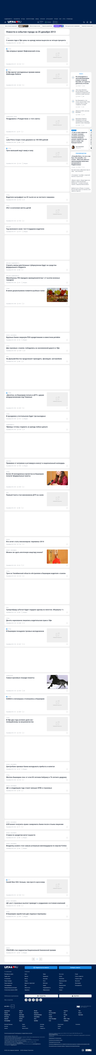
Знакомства (17, 18)
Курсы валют (49, 18)
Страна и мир (78, 978)
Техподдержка (8, 985)
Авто (26, 974)
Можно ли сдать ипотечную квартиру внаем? (24, 552)
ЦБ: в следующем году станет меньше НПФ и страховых (29, 788)
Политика (61, 978)
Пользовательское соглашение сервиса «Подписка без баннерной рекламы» (64, 1046)
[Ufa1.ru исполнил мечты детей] (57, 212)
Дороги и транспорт (30, 983)
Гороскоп (42, 18)
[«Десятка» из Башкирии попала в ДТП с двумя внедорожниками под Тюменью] (57, 399)
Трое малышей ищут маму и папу (19, 151)
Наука (44, 985)
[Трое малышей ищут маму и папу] (57, 155)
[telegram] (26, 999)
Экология (77, 981)
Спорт (76, 974)
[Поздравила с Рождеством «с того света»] (57, 123)
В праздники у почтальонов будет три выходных (26, 416)
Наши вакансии (8, 983)
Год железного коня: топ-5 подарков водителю (25, 229)
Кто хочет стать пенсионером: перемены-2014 (25, 542)
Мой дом (45, 983)
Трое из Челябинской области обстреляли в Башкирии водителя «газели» (36, 573)
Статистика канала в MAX (10, 990)
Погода (23, 18)
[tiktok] (40, 999)
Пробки (56, 18)
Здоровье (27, 990)
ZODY (60, 18)
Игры (64, 18)
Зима (44, 974)
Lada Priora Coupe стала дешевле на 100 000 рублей (27, 140)
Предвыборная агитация (10, 987)
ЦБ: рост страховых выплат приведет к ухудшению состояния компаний (35, 903)
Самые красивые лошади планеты (20, 678)
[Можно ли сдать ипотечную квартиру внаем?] (57, 557)
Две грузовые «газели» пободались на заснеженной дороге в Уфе (33, 348)
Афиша (37, 18)
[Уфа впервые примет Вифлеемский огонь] (57, 55)
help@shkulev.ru (14, 1044)
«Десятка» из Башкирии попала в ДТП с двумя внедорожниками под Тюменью (25, 396)
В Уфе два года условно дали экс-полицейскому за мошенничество (20, 721)
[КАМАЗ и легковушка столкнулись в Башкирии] (57, 703)
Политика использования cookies (55, 1040)
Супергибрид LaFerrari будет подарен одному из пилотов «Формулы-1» (35, 610)
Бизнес (26, 976)
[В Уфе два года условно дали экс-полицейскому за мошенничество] (57, 724)
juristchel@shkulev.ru (37, 1043)
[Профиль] (90, 22)
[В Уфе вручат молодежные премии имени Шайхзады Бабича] (57, 76)
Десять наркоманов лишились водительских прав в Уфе (29, 620)
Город (26, 981)
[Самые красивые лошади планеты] (57, 682)
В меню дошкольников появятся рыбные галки (25, 291)
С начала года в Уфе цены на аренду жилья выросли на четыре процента (36, 40)
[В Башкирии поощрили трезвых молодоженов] (57, 635)
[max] (37, 999)
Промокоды (69, 18)
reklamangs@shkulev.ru (53, 1034)
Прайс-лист (7, 976)
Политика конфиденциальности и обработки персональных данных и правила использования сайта (69, 1044)
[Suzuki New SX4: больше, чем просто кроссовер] (57, 886)
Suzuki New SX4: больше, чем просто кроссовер (25, 882)
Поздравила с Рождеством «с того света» (23, 119)
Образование (46, 990)
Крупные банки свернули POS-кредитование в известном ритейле (33, 337)
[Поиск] (84, 22)
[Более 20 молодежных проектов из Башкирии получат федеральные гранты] (57, 478)
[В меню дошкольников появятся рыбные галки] (57, 295)
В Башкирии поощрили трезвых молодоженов (25, 631)
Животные (27, 987)
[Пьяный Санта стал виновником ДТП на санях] (57, 499)
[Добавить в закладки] (67, 43)
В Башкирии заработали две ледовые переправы (26, 914)
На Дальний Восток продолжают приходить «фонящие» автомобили (34, 359)
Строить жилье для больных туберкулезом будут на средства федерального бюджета (31, 266)
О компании (7, 978)
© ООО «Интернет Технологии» (26, 1050)
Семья (60, 990)
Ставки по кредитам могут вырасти (20, 835)
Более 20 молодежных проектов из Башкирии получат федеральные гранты (25, 475)
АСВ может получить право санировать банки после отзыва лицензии (34, 824)
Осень (60, 976)
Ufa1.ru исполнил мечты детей (18, 208)
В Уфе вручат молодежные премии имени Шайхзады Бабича (23, 73)
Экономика (78, 983)
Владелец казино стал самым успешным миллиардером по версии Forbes (36, 846)
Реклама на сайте (8, 974)
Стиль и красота (79, 976)
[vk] (29, 999)
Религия (61, 987)
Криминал (45, 976)
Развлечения (62, 985)
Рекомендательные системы (54, 1042)
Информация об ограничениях (55, 1038)
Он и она (61, 974)
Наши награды (8, 981)
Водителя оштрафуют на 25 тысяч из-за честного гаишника (30, 197)
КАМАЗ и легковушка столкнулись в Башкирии (25, 699)
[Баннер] (23, 26)
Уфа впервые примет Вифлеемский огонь (23, 51)
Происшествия (63, 981)
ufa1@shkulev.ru (20, 1042)
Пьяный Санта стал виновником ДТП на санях (25, 495)
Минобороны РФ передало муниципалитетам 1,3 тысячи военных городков (33, 279)
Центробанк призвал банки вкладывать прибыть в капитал (30, 766)
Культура (45, 978)
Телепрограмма (30, 18)
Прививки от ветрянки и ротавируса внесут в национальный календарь (35, 463)
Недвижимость (8, 18)
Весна (26, 978)
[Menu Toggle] (5, 22)
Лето (44, 981)
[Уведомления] (87, 22)
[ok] (33, 999)
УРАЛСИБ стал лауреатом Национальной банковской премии (31, 950)
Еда (25, 985)
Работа (61, 983)
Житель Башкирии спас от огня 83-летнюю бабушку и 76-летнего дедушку (36, 777)
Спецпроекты (78, 985)
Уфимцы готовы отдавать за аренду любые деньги (27, 427)
